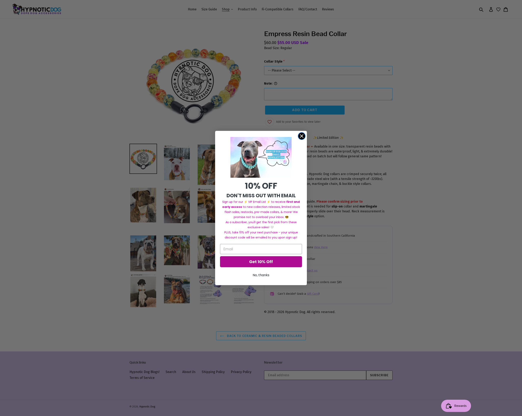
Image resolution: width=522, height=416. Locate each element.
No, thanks (261, 275)
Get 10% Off (261, 262)
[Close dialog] (301, 136)
